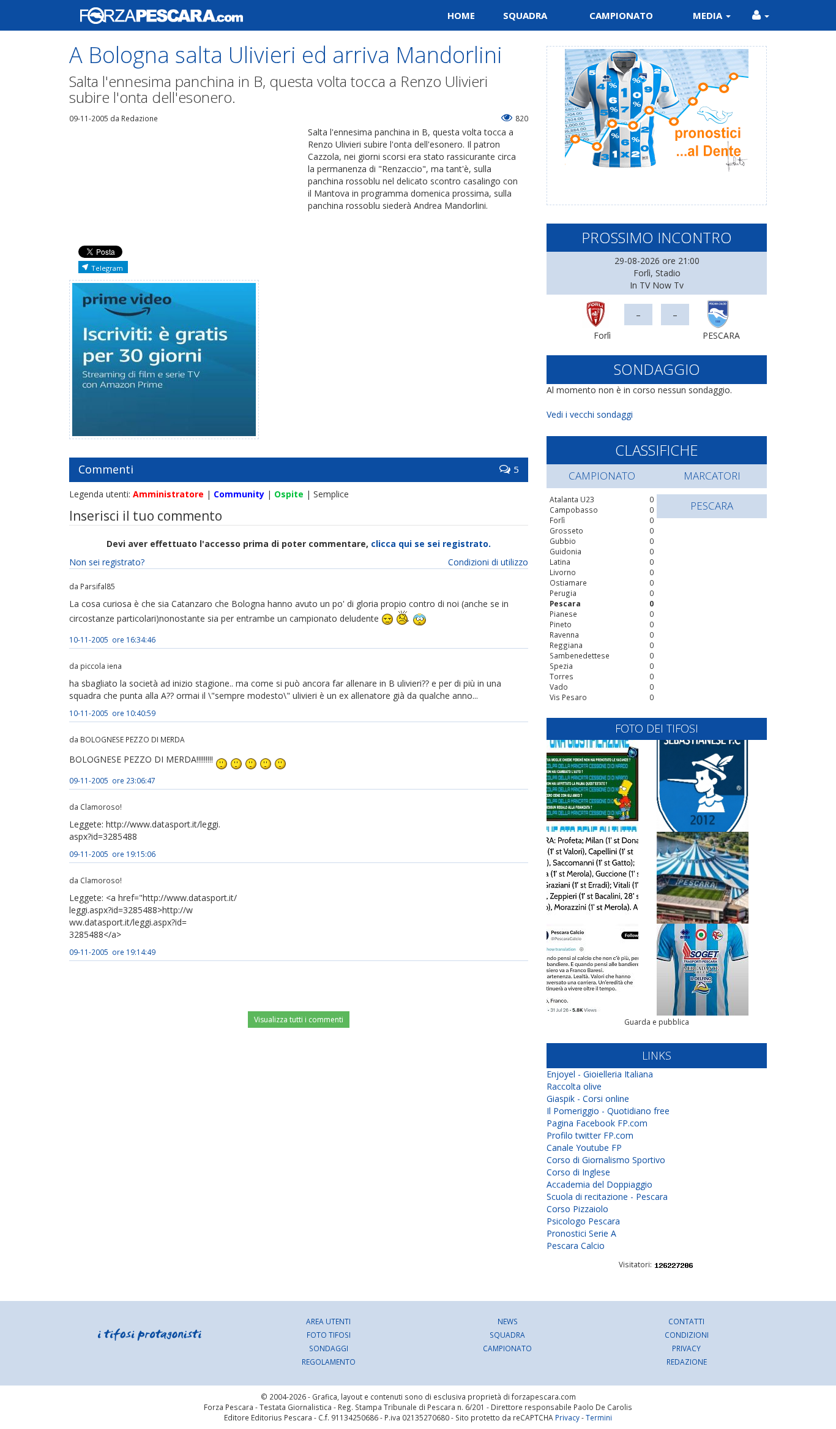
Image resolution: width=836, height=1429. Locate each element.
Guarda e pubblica (656, 1022)
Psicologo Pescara (583, 1221)
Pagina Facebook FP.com (597, 1123)
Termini (599, 1417)
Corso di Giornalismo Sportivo (606, 1160)
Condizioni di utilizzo (488, 562)
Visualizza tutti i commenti (298, 1019)
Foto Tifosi (329, 1335)
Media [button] (709, 15)
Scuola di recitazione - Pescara (607, 1196)
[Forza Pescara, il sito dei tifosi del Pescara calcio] (239, 15)
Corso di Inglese (578, 1172)
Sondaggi (328, 1348)
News (508, 1321)
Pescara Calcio (576, 1245)
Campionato (621, 15)
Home (461, 15)
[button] (760, 15)
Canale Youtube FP (584, 1147)
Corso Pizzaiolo (577, 1209)
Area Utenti (328, 1321)
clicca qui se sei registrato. (431, 543)
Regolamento (329, 1362)
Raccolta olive (574, 1086)
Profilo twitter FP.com (590, 1135)
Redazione (686, 1362)
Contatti (686, 1321)
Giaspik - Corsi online (588, 1098)
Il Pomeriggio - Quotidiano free (608, 1111)
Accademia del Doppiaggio (599, 1184)
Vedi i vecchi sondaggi (590, 414)
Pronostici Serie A (581, 1233)
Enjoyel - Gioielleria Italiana (600, 1074)
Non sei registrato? (106, 562)
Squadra (525, 15)
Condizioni (687, 1335)
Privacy (686, 1348)
